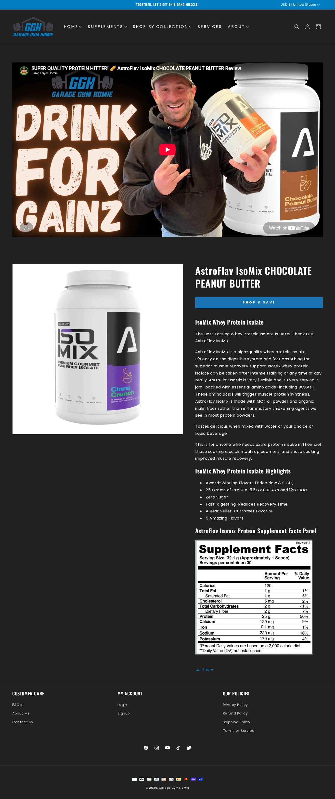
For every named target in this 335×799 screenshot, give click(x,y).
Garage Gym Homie (174, 788)
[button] (73, 26)
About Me (21, 713)
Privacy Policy (235, 704)
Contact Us (22, 722)
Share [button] (208, 669)
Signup (123, 713)
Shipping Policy (236, 722)
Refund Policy (235, 713)
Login (122, 704)
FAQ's (17, 704)
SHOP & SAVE (259, 302)
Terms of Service (239, 730)
